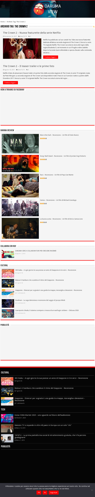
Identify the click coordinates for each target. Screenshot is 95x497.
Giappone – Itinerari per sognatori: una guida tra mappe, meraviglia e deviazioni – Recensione (48, 290)
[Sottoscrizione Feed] (94, 27)
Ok (39, 492)
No (45, 492)
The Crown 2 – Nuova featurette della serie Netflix (32, 32)
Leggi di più (53, 492)
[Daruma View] (47, 8)
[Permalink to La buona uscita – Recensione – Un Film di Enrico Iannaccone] (20, 228)
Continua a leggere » (51, 57)
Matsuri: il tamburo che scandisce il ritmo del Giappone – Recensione (39, 280)
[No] (92, 490)
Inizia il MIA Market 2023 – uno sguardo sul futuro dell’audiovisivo (42, 415)
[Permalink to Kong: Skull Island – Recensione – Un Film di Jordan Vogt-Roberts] (20, 163)
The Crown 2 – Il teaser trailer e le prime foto (28, 66)
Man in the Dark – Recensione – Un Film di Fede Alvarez (59, 135)
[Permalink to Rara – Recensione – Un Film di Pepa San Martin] (20, 185)
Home (2, 22)
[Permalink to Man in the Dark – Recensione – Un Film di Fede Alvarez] (20, 143)
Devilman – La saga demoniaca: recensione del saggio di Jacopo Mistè (40, 300)
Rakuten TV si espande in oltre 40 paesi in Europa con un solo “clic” (43, 425)
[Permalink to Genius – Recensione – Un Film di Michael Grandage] (20, 207)
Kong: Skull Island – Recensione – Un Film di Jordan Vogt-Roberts (63, 156)
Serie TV (22, 36)
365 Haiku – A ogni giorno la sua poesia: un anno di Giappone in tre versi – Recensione (45, 270)
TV (26, 36)
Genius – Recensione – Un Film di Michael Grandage (58, 200)
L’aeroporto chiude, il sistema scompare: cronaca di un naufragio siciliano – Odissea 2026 (47, 310)
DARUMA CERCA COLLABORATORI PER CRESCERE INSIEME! (35, 251)
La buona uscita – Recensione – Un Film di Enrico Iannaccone (61, 219)
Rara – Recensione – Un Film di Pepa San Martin (56, 175)
